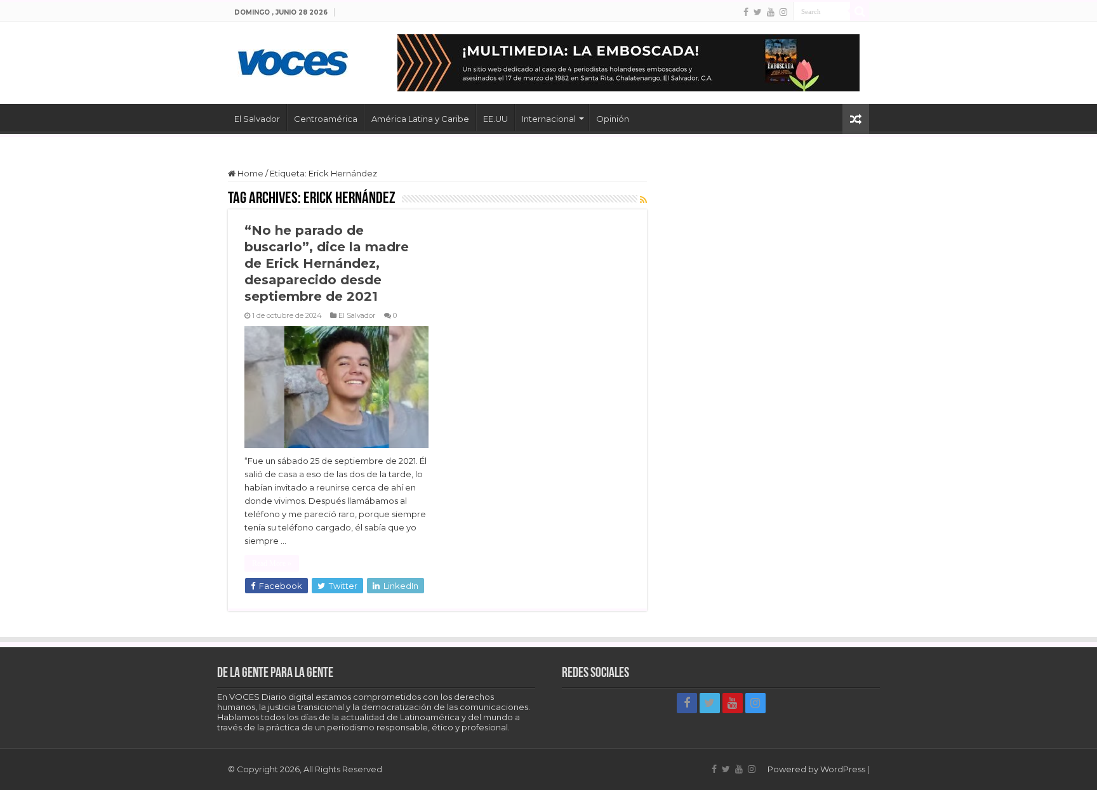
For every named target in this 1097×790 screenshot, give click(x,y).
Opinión (612, 119)
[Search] (859, 11)
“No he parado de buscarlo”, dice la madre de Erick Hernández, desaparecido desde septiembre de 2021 (326, 263)
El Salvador (257, 119)
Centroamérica (325, 119)
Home (249, 173)
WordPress (842, 769)
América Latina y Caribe (420, 119)
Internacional (549, 119)
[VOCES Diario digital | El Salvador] (293, 60)
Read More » (271, 563)
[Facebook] (746, 12)
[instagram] (783, 12)
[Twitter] (757, 12)
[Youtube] (771, 12)
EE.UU (495, 119)
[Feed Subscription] (643, 200)
